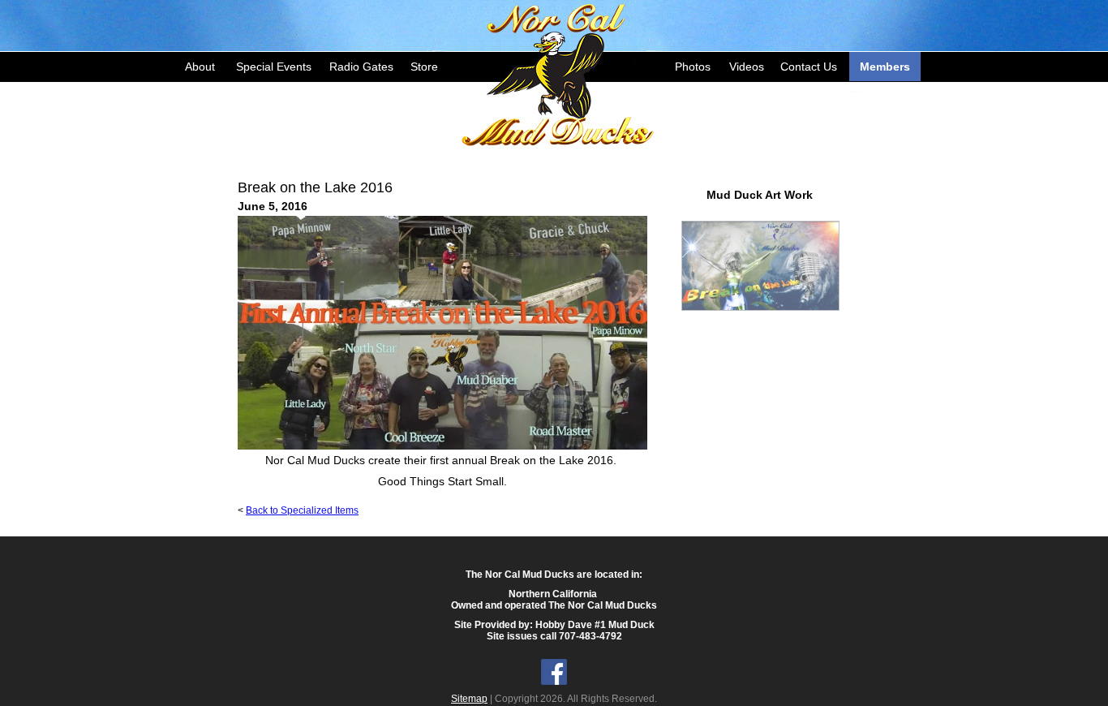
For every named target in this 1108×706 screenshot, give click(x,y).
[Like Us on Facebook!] (554, 681)
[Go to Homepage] (558, 73)
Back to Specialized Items (302, 510)
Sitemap (469, 698)
